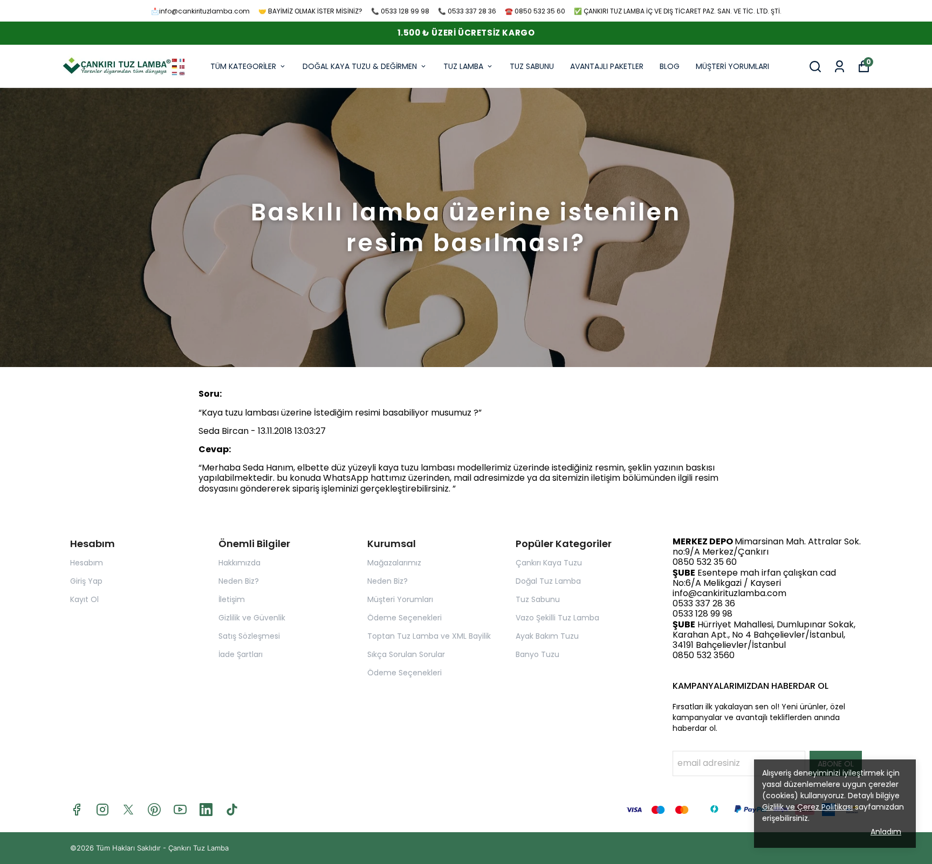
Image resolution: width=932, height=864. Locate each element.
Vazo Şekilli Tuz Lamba (557, 617)
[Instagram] (102, 809)
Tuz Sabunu (538, 599)
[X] (128, 809)
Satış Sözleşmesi (249, 636)
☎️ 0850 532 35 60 (535, 11)
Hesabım (86, 562)
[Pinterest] (154, 809)
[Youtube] (180, 809)
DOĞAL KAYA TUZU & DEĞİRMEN (360, 66)
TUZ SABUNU (532, 66)
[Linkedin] (206, 809)
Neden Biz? (238, 581)
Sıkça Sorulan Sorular (406, 654)
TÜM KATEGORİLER (243, 66)
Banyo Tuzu (537, 654)
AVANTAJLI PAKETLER (606, 66)
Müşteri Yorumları (400, 599)
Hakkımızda (239, 562)
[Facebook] (76, 809)
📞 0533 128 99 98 (400, 11)
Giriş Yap (86, 581)
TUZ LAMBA (463, 66)
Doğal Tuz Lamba (548, 581)
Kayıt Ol (84, 599)
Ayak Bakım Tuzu (547, 636)
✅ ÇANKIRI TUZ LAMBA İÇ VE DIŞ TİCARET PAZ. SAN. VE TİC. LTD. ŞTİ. (678, 11)
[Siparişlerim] (839, 66)
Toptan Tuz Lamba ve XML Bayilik (429, 636)
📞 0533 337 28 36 (467, 11)
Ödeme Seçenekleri (404, 617)
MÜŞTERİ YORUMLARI (732, 66)
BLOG (670, 66)
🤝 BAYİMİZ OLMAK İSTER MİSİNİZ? (310, 11)
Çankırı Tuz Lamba (198, 848)
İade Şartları (240, 654)
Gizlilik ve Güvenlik (251, 617)
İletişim (231, 599)
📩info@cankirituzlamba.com (200, 11)
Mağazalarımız (394, 562)
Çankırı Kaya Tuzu (549, 562)
